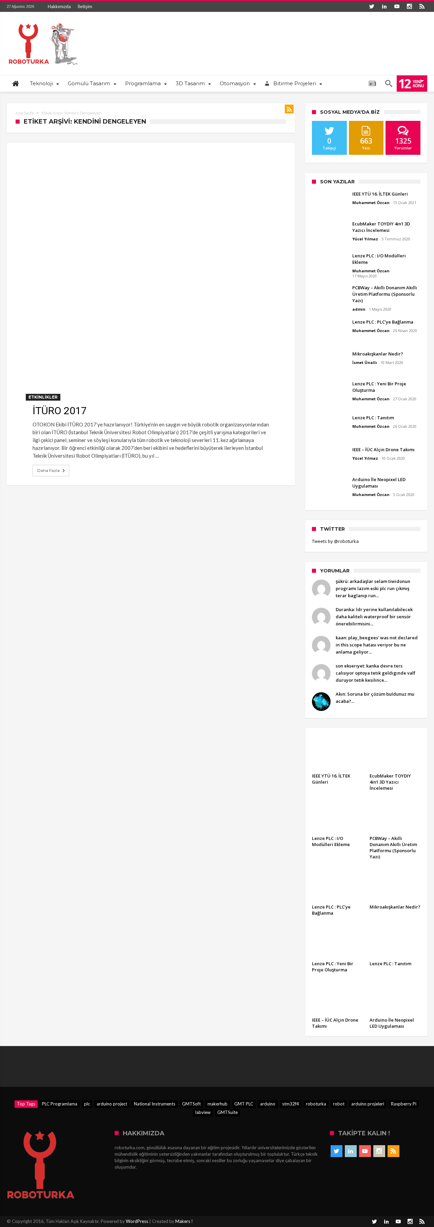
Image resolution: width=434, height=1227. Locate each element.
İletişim (85, 6)
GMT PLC (243, 1103)
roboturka (316, 1103)
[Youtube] (396, 6)
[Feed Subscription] (289, 109)
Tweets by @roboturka (335, 541)
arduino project (112, 1103)
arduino (267, 1103)
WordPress (137, 1221)
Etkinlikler (43, 397)
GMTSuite (227, 1112)
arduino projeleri (367, 1103)
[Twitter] (371, 6)
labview (203, 1112)
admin (359, 309)
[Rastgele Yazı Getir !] (372, 83)
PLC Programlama (59, 1103)
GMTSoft (191, 1103)
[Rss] (421, 6)
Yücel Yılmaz (365, 238)
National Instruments (154, 1103)
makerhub (218, 1103)
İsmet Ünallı (364, 362)
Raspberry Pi (403, 1103)
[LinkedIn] (384, 6)
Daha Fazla (48, 470)
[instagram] (409, 6)
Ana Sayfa (25, 113)
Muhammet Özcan (371, 202)
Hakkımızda (59, 6)
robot (338, 1103)
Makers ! (184, 1221)
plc (87, 1103)
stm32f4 (290, 1103)
